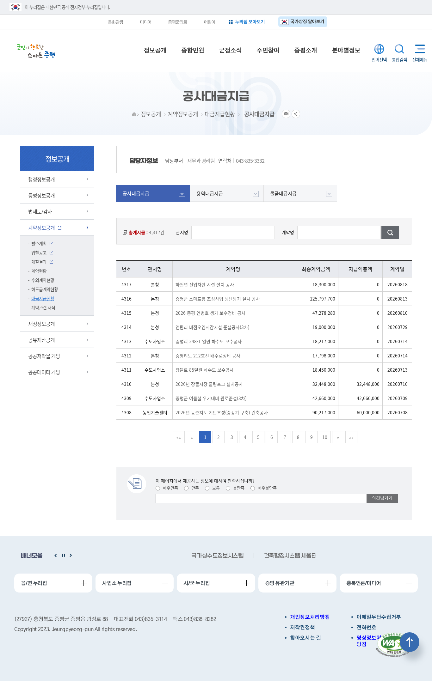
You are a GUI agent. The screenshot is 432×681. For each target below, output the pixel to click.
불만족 (238, 488)
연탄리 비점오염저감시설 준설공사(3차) (213, 327)
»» (351, 437)
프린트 (286, 114)
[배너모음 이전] (55, 555)
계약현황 (38, 271)
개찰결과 (38, 261)
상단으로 (409, 642)
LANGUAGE (379, 49)
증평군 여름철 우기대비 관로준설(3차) (211, 398)
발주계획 (38, 243)
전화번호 (366, 627)
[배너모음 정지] (63, 555)
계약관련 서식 (43, 307)
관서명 (182, 232)
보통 (215, 488)
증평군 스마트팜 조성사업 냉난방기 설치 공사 (218, 298)
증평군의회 (177, 22)
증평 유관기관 (279, 583)
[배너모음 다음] (71, 555)
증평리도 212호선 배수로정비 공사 (208, 355)
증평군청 (36, 51)
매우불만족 (266, 488)
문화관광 (115, 22)
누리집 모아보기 (250, 21)
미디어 (145, 22)
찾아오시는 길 (305, 638)
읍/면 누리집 (34, 583)
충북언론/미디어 (363, 583)
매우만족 (170, 488)
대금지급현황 (42, 298)
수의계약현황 (42, 280)
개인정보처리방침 (310, 617)
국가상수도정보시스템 (290, 556)
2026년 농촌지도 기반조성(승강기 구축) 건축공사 (222, 412)
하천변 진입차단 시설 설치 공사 (205, 284)
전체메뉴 (418, 49)
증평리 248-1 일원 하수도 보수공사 (209, 341)
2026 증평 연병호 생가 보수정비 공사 (210, 313)
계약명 (288, 232)
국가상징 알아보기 (307, 21)
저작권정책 (302, 627)
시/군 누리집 (196, 583)
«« (178, 437)
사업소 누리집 (116, 583)
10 (324, 437)
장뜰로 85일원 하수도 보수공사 (205, 370)
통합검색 (399, 49)
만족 (194, 488)
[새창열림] (394, 645)
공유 (296, 114)
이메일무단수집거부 (378, 617)
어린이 (209, 22)
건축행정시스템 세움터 (217, 556)
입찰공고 (38, 252)
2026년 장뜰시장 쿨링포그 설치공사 (209, 384)
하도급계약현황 (44, 289)
